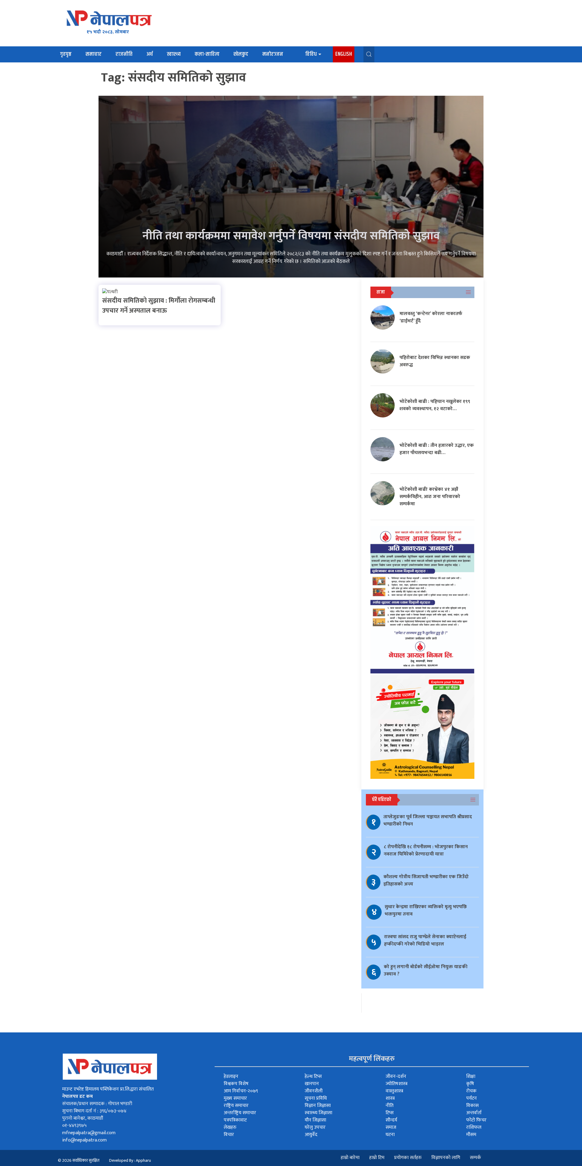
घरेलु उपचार (315, 1127)
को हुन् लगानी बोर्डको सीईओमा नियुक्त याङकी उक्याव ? (425, 970)
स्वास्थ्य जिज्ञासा (318, 1113)
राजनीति (123, 54)
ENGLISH (343, 54)
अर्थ (149, 54)
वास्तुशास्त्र (394, 1091)
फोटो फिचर (476, 1120)
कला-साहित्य (207, 54)
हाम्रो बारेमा (350, 1158)
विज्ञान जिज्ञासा (318, 1105)
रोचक (471, 1091)
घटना (390, 1135)
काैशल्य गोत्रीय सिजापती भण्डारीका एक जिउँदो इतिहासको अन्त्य (426, 880)
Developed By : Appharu (130, 1160)
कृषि (470, 1084)
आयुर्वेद (311, 1135)
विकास (472, 1105)
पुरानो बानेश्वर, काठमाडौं (82, 1118)
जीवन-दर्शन (396, 1076)
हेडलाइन (231, 1076)
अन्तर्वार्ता (474, 1113)
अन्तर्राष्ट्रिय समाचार (240, 1113)
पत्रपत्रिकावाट (235, 1120)
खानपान (312, 1084)
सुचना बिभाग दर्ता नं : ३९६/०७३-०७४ (94, 1111)
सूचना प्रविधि (316, 1098)
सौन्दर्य (391, 1120)
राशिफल (473, 1127)
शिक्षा (470, 1076)
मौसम (471, 1135)
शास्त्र (390, 1098)
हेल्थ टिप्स (313, 1076)
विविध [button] (311, 54)
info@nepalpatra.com (84, 1140)
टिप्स (390, 1113)
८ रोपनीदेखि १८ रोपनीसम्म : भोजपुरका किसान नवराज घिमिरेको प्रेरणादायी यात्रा (426, 850)
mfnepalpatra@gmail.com (88, 1133)
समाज (391, 1127)
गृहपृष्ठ (66, 54)
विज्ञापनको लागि (445, 1158)
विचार (229, 1135)
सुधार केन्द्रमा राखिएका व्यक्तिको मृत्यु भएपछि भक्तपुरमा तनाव (426, 910)
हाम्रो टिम (376, 1158)
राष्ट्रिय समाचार (236, 1105)
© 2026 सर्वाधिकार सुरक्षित (78, 1160)
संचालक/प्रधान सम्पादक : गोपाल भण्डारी (97, 1104)
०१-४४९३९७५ (74, 1125)
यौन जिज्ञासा (315, 1120)
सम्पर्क (475, 1158)
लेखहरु (230, 1127)
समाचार (93, 54)
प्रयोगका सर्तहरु (408, 1158)
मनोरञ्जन (272, 54)
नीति (389, 1105)
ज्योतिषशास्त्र (396, 1084)
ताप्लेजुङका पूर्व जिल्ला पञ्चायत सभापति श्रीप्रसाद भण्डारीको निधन (427, 820)
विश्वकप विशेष (236, 1084)
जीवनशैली (314, 1091)
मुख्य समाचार (235, 1098)
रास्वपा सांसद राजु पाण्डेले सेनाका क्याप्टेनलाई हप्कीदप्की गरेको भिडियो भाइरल (425, 940)
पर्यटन (471, 1098)
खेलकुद (240, 54)
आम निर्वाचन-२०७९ (241, 1091)
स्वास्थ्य (174, 54)
